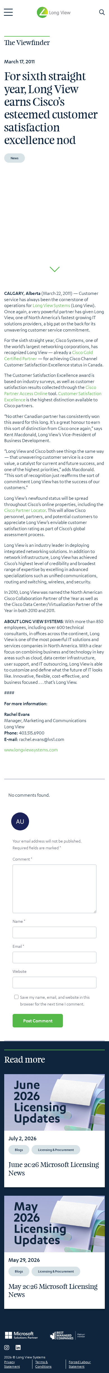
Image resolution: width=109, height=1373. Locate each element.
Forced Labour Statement (80, 1364)
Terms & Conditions (43, 1364)
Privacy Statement (12, 1364)
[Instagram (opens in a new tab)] (6, 1347)
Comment (22, 858)
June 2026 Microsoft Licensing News (53, 1169)
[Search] (102, 12)
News (14, 158)
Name (19, 921)
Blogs (19, 1149)
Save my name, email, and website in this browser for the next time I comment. (55, 1000)
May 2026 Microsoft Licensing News (53, 1291)
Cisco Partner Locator (25, 510)
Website (20, 971)
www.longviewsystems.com (31, 749)
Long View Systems (51, 305)
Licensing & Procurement (56, 1149)
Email (18, 946)
